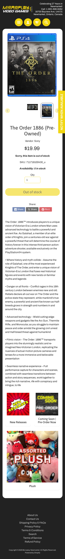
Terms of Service (32, 538)
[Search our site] (46, 22)
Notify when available (61, 112)
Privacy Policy (32, 526)
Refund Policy (32, 541)
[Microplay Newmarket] (17, 9)
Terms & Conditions (32, 530)
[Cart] (37, 22)
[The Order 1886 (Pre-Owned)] (47, 110)
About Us (32, 515)
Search (33, 534)
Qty (32, 174)
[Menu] (19, 22)
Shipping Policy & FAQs (32, 522)
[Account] (28, 22)
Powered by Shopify (32, 553)
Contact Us (32, 519)
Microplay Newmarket (30, 550)
